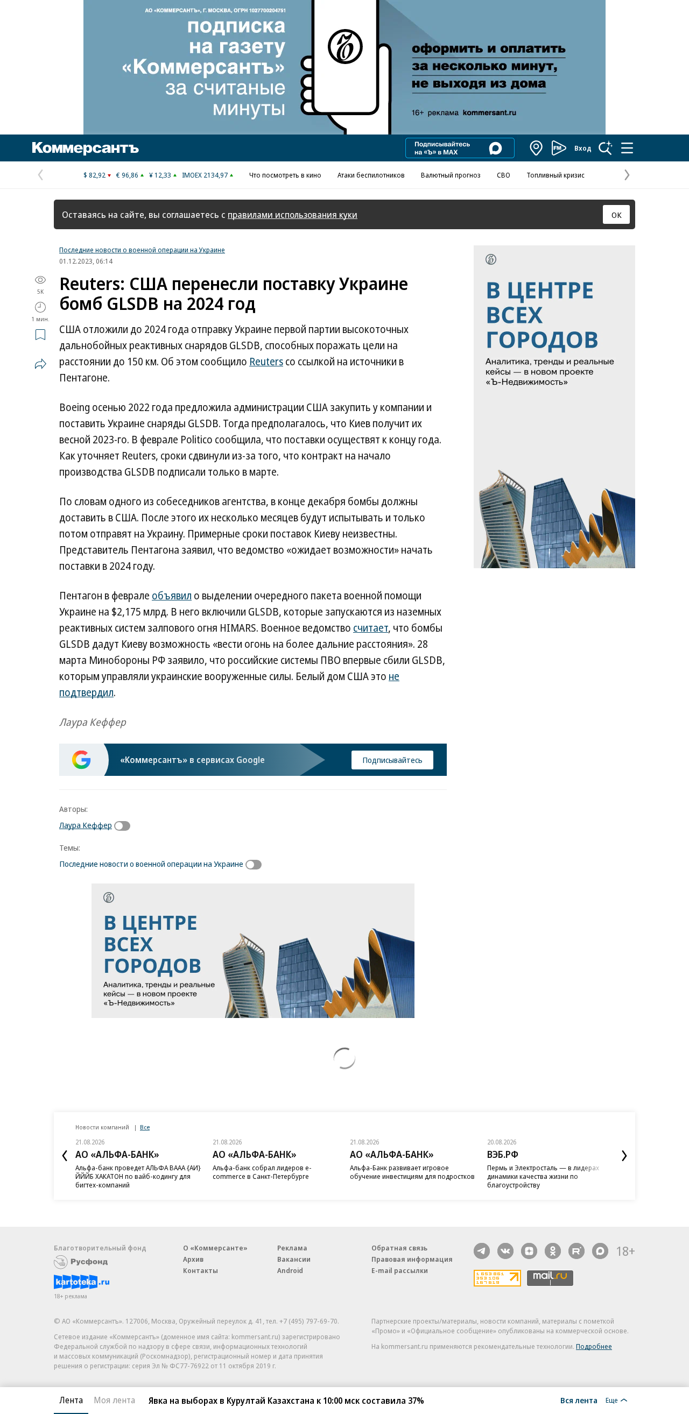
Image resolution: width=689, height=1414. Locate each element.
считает (370, 628)
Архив (193, 1259)
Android (290, 1270)
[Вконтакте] (505, 1251)
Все (145, 1127)
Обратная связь (399, 1248)
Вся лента (578, 1400)
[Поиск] (605, 148)
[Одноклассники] (553, 1251)
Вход (583, 148)
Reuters (266, 362)
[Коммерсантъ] (85, 147)
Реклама (292, 1248)
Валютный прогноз (451, 175)
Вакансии (294, 1259)
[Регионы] (537, 148)
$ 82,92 (94, 175)
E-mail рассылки (399, 1270)
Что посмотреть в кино (285, 175)
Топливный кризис (555, 175)
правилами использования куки (292, 214)
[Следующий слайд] (624, 1155)
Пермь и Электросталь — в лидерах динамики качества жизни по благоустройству (543, 1176)
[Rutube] (576, 1251)
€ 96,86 (127, 175)
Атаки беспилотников (371, 175)
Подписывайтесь (392, 759)
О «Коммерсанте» (215, 1248)
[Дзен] (529, 1251)
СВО (503, 175)
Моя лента (114, 1400)
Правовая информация (412, 1259)
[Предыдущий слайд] (64, 1155)
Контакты (200, 1270)
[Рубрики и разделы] (627, 148)
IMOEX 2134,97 (205, 175)
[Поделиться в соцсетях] (40, 363)
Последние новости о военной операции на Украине (142, 249)
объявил (172, 596)
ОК (616, 214)
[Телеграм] (482, 1251)
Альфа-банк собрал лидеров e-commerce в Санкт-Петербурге (262, 1172)
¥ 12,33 (160, 175)
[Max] (600, 1251)
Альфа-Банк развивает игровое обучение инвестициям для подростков (412, 1172)
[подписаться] (125, 826)
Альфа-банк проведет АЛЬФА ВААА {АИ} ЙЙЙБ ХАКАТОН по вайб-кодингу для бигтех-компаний (138, 1176)
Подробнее (594, 1346)
